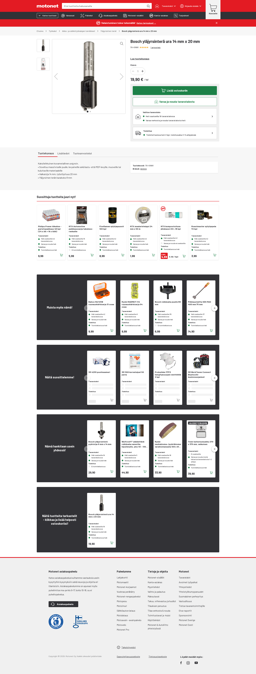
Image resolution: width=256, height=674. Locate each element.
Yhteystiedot (185, 589)
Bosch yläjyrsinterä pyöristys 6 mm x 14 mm (99, 445)
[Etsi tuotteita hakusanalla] (148, 6)
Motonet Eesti (186, 627)
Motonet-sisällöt (156, 580)
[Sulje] (216, 23)
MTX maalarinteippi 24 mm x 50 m (141, 227)
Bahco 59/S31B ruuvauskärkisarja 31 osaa (101, 303)
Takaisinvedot (128, 650)
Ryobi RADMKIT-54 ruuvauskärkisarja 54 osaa (132, 304)
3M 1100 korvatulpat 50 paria (133, 373)
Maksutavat (153, 599)
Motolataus (122, 618)
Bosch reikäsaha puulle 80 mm (168, 303)
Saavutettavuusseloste (128, 659)
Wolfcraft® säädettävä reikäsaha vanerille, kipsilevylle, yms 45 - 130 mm (134, 447)
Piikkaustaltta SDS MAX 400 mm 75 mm (199, 303)
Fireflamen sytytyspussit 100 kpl (111, 227)
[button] (56, 76)
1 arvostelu (155, 47)
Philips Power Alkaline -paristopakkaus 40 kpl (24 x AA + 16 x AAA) (49, 229)
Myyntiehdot (154, 589)
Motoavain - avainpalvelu (129, 623)
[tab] (67, 15)
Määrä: (133, 65)
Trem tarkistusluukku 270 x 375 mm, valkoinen (200, 445)
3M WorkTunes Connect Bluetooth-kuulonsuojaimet (199, 374)
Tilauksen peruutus (157, 608)
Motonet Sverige (187, 623)
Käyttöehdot (154, 623)
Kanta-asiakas (155, 585)
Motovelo (121, 627)
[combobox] (103, 6)
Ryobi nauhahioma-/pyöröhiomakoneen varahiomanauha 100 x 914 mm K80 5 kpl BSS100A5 (168, 447)
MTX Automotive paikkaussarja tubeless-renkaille (81, 229)
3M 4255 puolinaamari (99, 372)
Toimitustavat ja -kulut (159, 618)
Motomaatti (123, 585)
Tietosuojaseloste (158, 659)
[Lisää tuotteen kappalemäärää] (142, 71)
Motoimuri (122, 608)
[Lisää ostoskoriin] (61, 255)
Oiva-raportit (185, 613)
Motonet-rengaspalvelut (129, 599)
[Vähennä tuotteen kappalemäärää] (133, 71)
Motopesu (122, 604)
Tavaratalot (184, 580)
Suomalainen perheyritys (191, 599)
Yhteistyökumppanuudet (191, 594)
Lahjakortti (122, 580)
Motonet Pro (123, 632)
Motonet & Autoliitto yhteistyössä (158, 629)
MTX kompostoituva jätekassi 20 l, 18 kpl (171, 227)
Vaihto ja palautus (156, 594)
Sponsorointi (185, 618)
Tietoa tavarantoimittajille (192, 608)
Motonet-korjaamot (126, 589)
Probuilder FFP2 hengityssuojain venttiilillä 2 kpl (168, 374)
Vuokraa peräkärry (126, 594)
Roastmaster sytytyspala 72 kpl (203, 227)
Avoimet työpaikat (188, 585)
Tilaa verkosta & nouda (159, 613)
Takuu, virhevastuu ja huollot (162, 604)
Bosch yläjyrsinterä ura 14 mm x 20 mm (101, 518)
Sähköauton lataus (126, 613)
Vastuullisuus (185, 604)
